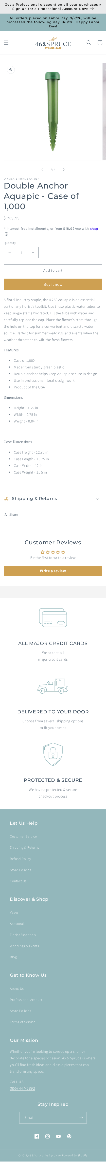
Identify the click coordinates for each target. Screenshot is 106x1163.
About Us (17, 988)
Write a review (53, 570)
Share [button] (13, 514)
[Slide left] (42, 169)
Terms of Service (22, 1022)
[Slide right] (63, 169)
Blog (13, 957)
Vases (14, 912)
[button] (6, 42)
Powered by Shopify (75, 1155)
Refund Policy (20, 859)
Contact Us (18, 881)
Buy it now (53, 284)
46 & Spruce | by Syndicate (44, 1155)
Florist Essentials (23, 935)
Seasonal (17, 923)
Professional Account (26, 999)
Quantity (10, 243)
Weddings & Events (24, 946)
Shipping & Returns (24, 847)
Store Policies (20, 870)
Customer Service (23, 836)
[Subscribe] (81, 1118)
